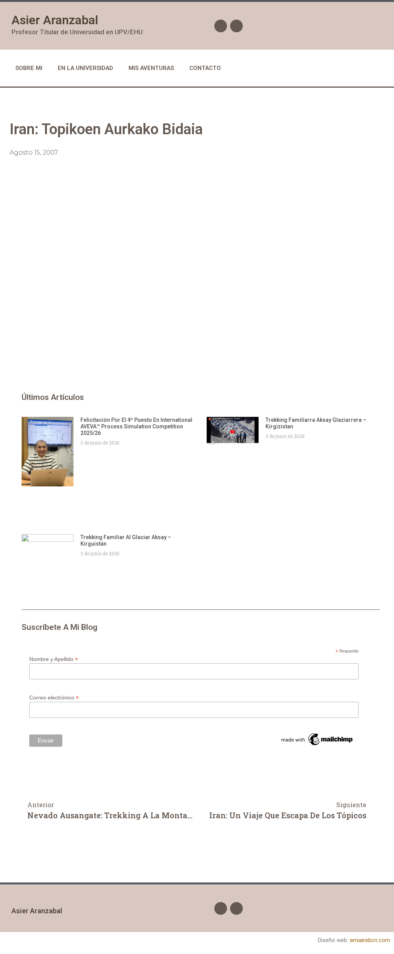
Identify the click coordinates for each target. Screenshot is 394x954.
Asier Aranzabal (55, 20)
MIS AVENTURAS (151, 68)
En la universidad (85, 68)
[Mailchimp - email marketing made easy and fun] (317, 745)
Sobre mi (28, 68)
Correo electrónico (54, 697)
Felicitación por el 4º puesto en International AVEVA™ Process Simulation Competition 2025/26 (136, 426)
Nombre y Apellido (53, 659)
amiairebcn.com (370, 940)
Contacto (205, 68)
